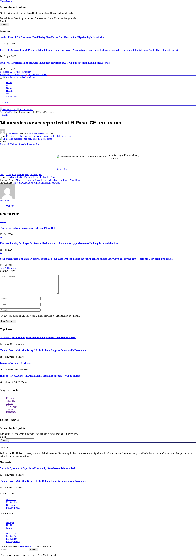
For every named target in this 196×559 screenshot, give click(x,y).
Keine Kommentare (36, 133)
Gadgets (10, 88)
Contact (5, 103)
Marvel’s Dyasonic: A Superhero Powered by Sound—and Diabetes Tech (38, 337)
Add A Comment (8, 268)
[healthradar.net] (19, 77)
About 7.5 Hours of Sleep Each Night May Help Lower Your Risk (47, 180)
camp (2, 174)
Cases (8, 174)
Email (3, 21)
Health (9, 90)
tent (40, 174)
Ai (7, 85)
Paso (27, 174)
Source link (61, 169)
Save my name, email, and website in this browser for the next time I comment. (42, 315)
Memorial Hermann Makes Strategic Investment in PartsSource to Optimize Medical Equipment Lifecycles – (56, 62)
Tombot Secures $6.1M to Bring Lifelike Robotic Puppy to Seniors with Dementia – (43, 350)
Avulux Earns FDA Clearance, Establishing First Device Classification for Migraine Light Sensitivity (52, 37)
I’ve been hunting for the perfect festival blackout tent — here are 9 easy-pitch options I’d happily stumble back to (59, 243)
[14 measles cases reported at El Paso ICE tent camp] (26, 138)
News (9, 93)
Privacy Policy (13, 507)
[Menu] (1, 78)
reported (34, 174)
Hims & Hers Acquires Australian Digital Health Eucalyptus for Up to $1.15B (40, 375)
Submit (4, 24)
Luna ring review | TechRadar (16, 363)
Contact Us (11, 96)
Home (9, 82)
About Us (11, 499)
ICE (14, 174)
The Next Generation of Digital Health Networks (36, 182)
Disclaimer (11, 505)
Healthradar (12, 133)
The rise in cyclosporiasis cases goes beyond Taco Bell (27, 228)
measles (20, 174)
